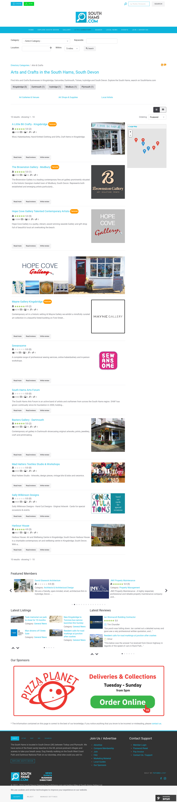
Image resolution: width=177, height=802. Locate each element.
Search (98, 30)
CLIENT (159, 773)
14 (102, 604)
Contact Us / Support (142, 755)
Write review (44, 157)
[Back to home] (88, 17)
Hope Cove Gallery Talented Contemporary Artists (40, 211)
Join (30, 4)
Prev (11, 590)
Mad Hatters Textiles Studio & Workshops (36, 464)
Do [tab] (39, 738)
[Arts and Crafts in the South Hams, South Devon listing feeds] (162, 65)
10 (93, 604)
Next (165, 590)
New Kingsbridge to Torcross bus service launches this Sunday (73, 620)
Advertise (98, 745)
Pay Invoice (138, 751)
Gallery (67, 30)
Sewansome (19, 345)
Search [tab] (48, 738)
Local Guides (100, 762)
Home (31, 30)
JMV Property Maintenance (122, 580)
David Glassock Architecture (47, 580)
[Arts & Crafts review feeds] (165, 65)
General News (40, 623)
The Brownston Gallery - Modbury (31, 167)
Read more (18, 157)
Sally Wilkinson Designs (25, 495)
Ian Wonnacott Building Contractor (120, 617)
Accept (16, 797)
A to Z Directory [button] (83, 30)
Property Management (129, 587)
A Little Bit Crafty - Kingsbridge (29, 124)
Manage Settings (49, 797)
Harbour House (20, 525)
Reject (30, 797)
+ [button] (130, 131)
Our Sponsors (100, 765)
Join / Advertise (140, 30)
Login (18, 4)
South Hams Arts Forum (26, 389)
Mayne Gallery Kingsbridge (27, 301)
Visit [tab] (15, 738)
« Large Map (132, 126)
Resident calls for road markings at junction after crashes (74, 634)
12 (97, 604)
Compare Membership (104, 748)
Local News (112, 30)
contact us (156, 723)
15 (104, 604)
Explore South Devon (48, 30)
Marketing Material (102, 758)
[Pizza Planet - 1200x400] (88, 691)
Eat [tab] (32, 738)
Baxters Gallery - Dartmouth (28, 419)
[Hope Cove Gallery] (68, 274)
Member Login (139, 745)
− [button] (130, 135)
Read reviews (31, 157)
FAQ (95, 755)
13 (100, 604)
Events (124, 30)
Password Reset (140, 748)
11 (95, 604)
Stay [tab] (24, 738)
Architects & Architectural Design (59, 587)
